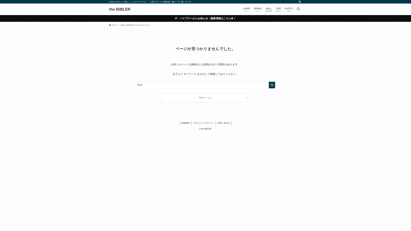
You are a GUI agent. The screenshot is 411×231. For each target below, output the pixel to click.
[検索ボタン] (298, 9)
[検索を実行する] (272, 85)
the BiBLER (119, 9)
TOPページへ (205, 97)
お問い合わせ (223, 123)
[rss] (300, 2)
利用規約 (185, 123)
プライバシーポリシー (203, 123)
